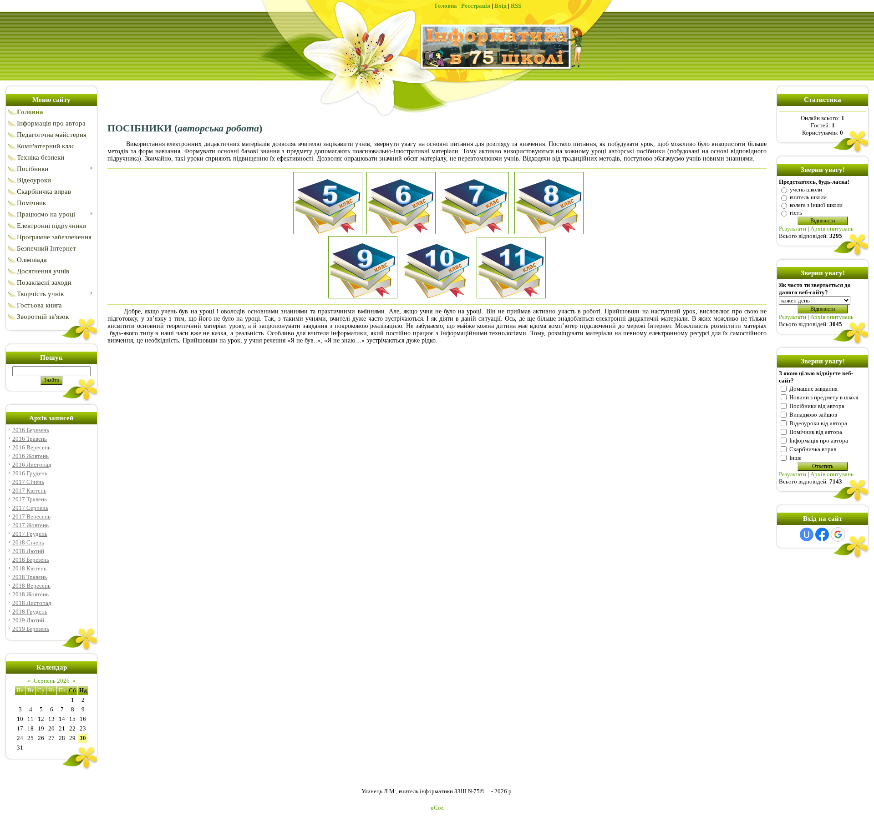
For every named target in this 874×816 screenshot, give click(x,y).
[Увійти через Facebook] (822, 534)
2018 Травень (29, 577)
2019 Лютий (28, 620)
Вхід (500, 5)
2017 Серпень (30, 507)
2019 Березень (30, 628)
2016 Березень (30, 430)
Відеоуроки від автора (818, 423)
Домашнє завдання (813, 388)
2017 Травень (29, 499)
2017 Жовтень (30, 525)
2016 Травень (29, 438)
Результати (792, 228)
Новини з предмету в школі (824, 397)
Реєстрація (475, 5)
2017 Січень (28, 482)
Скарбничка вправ (812, 449)
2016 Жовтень (30, 456)
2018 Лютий (28, 551)
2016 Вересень (31, 447)
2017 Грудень (29, 533)
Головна (446, 5)
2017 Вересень (31, 516)
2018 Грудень (29, 611)
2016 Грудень (29, 473)
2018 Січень (28, 542)
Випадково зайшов (813, 414)
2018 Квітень (29, 568)
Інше (795, 457)
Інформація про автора (818, 440)
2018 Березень (30, 559)
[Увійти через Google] (838, 534)
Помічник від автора (815, 431)
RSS (516, 5)
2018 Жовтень (30, 594)
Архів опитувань (832, 228)
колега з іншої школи (816, 204)
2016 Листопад (31, 464)
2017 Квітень (29, 490)
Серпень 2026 (52, 680)
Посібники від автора (816, 406)
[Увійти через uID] (806, 534)
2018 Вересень (31, 585)
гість (796, 212)
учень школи (806, 189)
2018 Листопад (31, 602)
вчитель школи (808, 197)
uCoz (437, 807)
